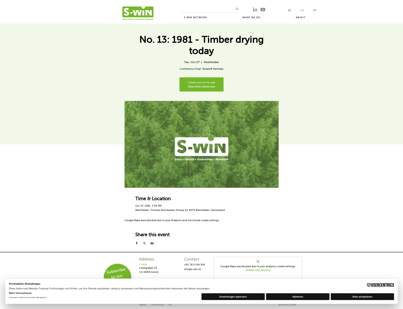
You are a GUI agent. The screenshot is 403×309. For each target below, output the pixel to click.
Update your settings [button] (258, 269)
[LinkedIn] (255, 9)
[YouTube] (263, 9)
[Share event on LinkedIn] (152, 243)
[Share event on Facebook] (136, 243)
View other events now (201, 86)
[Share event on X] (144, 243)
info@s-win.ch (192, 269)
